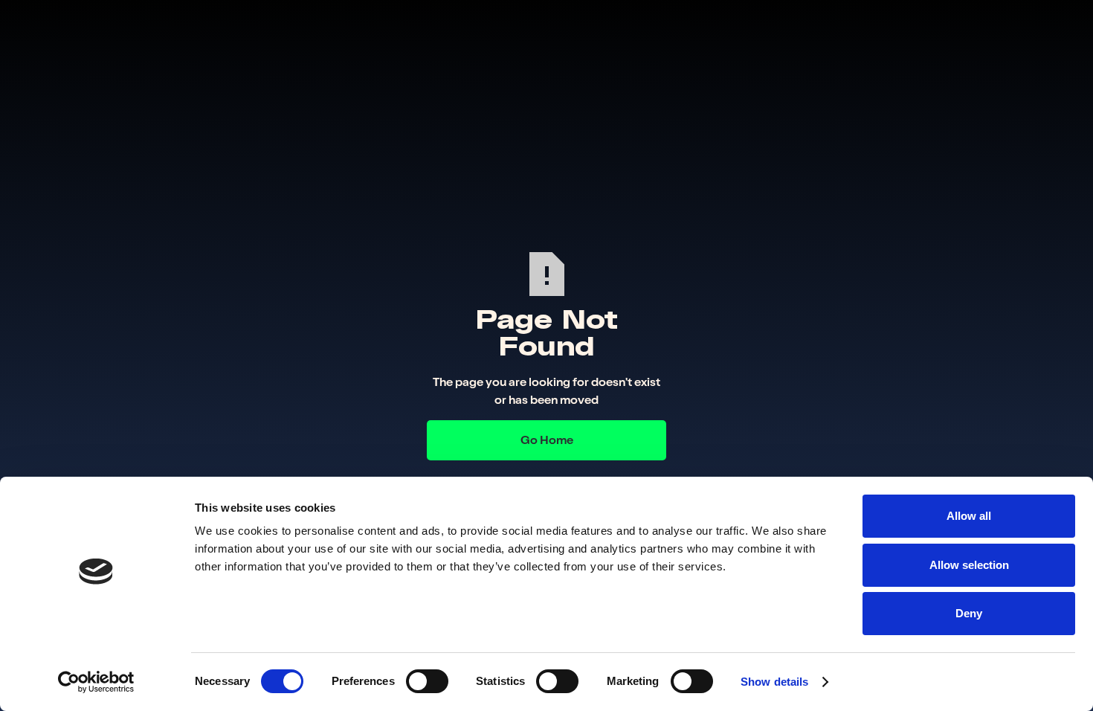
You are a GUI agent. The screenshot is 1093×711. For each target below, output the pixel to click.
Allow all (969, 515)
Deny (968, 613)
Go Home (546, 440)
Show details (774, 681)
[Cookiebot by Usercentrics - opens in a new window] (96, 682)
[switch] (427, 681)
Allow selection (969, 565)
